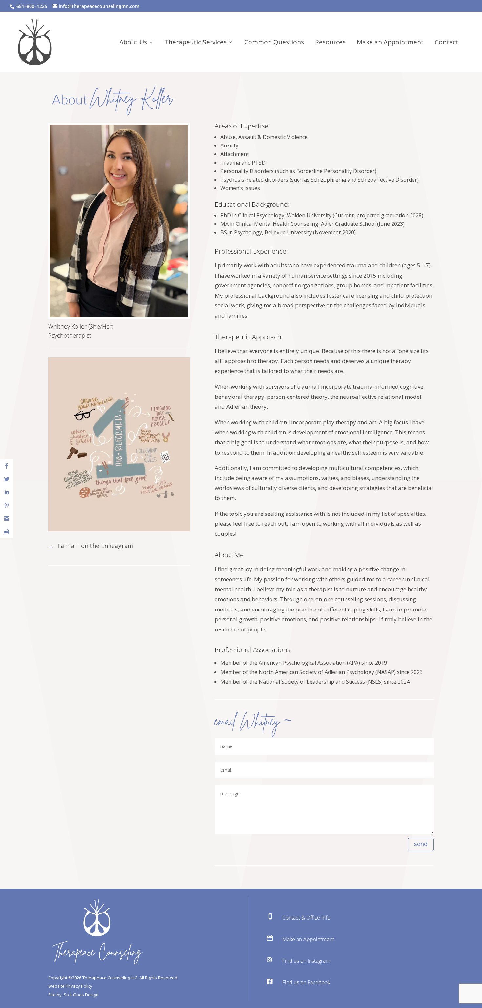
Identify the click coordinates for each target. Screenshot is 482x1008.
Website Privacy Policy (70, 986)
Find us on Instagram (306, 960)
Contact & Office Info (306, 917)
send (421, 844)
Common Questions (274, 43)
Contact (446, 43)
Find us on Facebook (306, 982)
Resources (330, 43)
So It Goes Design (81, 995)
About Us (133, 43)
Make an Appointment (390, 43)
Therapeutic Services (196, 43)
